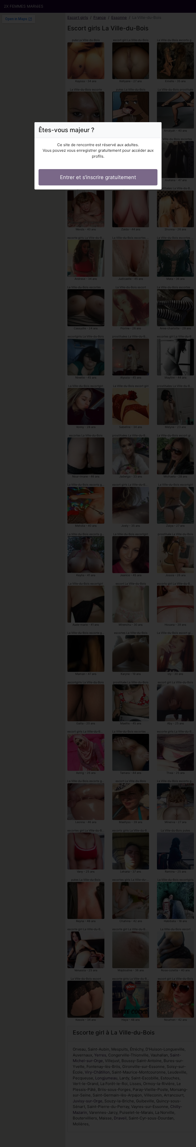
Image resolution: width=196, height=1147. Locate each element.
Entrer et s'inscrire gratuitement (98, 177)
